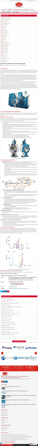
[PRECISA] (29, 348)
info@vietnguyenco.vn (31, 0)
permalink (25, 65)
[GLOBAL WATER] (17, 348)
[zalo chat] (1, 442)
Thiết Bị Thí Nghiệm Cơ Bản (6, 325)
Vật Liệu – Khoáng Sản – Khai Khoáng (8, 322)
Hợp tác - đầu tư (4, 414)
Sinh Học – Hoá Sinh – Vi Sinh (6, 317)
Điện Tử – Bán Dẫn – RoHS (6, 305)
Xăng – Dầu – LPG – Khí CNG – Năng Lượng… (9, 324)
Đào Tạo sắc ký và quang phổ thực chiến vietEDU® (10, 303)
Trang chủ (4, 9)
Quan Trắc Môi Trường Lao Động (7, 315)
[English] (16, 12)
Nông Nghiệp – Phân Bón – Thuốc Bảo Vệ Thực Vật (10, 313)
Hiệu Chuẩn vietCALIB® (6, 308)
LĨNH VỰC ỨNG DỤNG (18, 9)
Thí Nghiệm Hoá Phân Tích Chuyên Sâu (8, 327)
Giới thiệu (10, 9)
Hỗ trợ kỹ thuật (4, 429)
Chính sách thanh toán (5, 428)
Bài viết (9, 65)
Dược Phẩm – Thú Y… (5, 301)
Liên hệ (14, 12)
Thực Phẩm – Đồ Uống (5, 320)
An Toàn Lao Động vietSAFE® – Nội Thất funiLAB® (10, 332)
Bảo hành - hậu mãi (5, 419)
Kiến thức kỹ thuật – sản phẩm (15, 65)
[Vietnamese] (18, 12)
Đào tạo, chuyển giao (5, 421)
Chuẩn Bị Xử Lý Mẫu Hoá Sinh (7, 298)
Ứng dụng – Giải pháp (6, 12)
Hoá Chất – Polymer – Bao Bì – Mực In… (8, 310)
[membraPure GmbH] (17, 358)
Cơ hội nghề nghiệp (5, 415)
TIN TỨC (31, 9)
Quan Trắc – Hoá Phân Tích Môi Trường (8, 329)
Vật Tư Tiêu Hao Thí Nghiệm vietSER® (8, 334)
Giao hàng (3, 420)
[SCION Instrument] (29, 358)
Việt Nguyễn (3, 65)
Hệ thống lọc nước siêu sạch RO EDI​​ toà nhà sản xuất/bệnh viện (12, 306)
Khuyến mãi (3, 430)
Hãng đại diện (26, 9)
